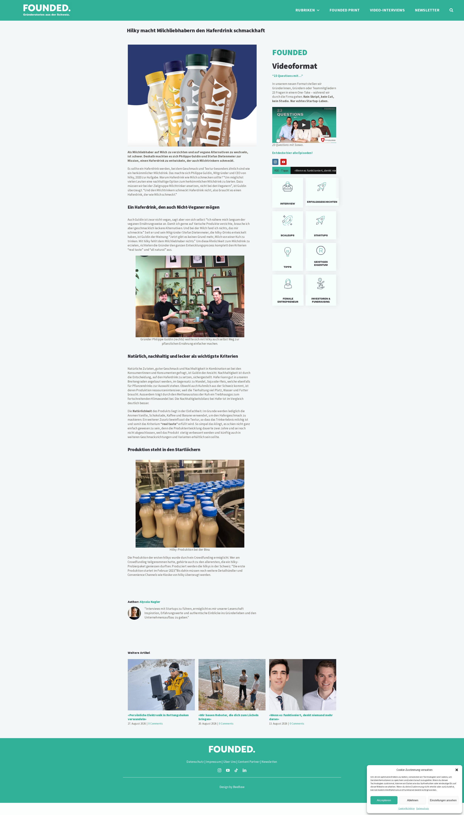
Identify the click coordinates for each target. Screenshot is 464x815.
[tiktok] (236, 770)
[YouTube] (283, 162)
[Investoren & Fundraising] (321, 290)
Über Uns (229, 762)
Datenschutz (422, 808)
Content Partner (249, 762)
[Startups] (321, 192)
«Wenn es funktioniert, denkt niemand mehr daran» (302, 684)
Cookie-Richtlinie (406, 808)
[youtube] (228, 770)
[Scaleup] (287, 225)
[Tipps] (287, 257)
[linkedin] (244, 770)
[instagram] (219, 770)
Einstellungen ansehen (443, 800)
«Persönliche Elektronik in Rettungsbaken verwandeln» (161, 684)
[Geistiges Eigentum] (321, 257)
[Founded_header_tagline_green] (46, 3)
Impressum (213, 762)
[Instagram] (275, 162)
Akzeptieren (384, 800)
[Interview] (287, 193)
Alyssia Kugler (150, 602)
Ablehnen (412, 800)
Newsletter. (269, 762)
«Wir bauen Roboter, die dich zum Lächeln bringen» (232, 684)
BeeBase (239, 787)
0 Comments (155, 723)
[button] (457, 770)
